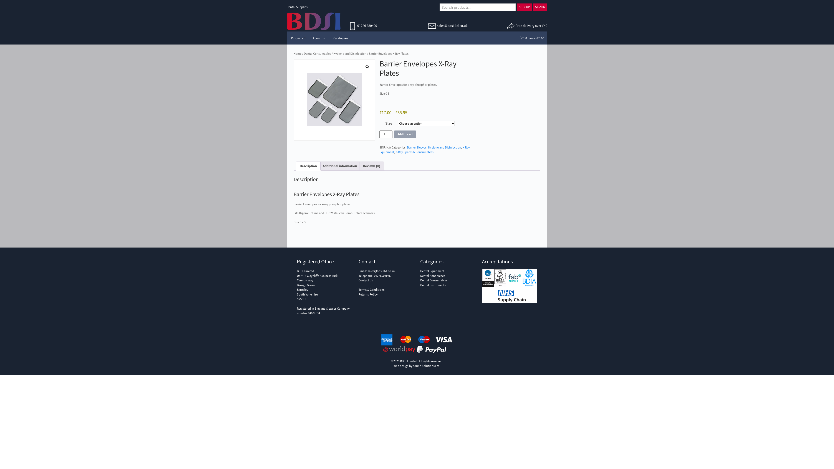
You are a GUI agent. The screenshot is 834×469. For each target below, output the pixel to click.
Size (388, 123)
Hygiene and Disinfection (349, 54)
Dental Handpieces (432, 276)
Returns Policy (368, 294)
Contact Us (366, 280)
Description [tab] (308, 166)
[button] (367, 67)
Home (297, 54)
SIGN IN (540, 7)
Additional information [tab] (340, 166)
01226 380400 (367, 25)
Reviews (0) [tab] (371, 166)
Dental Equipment (432, 271)
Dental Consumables (317, 54)
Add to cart (405, 134)
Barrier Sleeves (417, 147)
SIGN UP (524, 7)
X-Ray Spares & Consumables (415, 152)
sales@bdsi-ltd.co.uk (452, 25)
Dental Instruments (433, 285)
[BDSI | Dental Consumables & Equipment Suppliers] (314, 21)
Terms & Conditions (371, 290)
